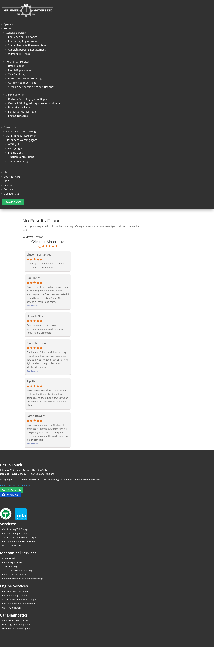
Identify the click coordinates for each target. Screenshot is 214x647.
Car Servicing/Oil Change (22, 37)
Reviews (8, 185)
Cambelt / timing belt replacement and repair (35, 103)
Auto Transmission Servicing (25, 78)
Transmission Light (19, 161)
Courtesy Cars (12, 176)
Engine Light (15, 152)
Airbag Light (15, 148)
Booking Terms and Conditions (16, 485)
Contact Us (10, 189)
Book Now (13, 202)
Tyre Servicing (16, 74)
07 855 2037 (13, 490)
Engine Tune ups (18, 116)
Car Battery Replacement (23, 41)
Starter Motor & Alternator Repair (28, 45)
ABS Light (13, 144)
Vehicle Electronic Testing (21, 131)
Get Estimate (11, 193)
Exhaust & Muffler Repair (23, 111)
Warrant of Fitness (19, 54)
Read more (32, 305)
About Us (9, 172)
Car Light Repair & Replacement (27, 49)
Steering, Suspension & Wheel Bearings (31, 87)
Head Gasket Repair (19, 107)
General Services (16, 32)
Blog (6, 181)
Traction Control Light (21, 157)
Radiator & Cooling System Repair (28, 99)
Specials (8, 24)
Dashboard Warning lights (21, 140)
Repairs (8, 28)
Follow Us (12, 495)
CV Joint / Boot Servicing (22, 82)
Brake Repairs (16, 66)
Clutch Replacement (20, 70)
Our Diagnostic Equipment (21, 135)
